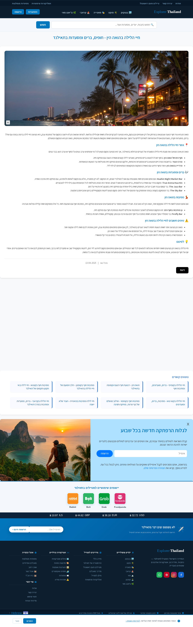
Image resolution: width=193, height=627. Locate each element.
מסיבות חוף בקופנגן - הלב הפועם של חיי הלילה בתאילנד (77, 386)
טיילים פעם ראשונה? (149, 3)
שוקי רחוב (32, 567)
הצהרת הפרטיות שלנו (154, 468)
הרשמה (18, 11)
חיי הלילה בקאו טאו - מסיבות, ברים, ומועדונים (168, 402)
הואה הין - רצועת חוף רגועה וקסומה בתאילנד (123, 386)
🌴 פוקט (112, 12)
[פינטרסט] (166, 575)
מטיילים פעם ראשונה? (92, 567)
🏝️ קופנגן (130, 580)
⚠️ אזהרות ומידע (62, 580)
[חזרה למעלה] (7, 621)
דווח (182, 270)
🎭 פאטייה (99, 12)
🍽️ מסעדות (64, 575)
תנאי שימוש (32, 597)
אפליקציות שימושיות (41, 3)
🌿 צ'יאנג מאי (69, 12)
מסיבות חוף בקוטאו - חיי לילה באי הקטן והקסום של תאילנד (33, 386)
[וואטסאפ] (159, 575)
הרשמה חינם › (19, 529)
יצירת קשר (167, 3)
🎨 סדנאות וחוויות (61, 563)
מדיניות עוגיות (31, 601)
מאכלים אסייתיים (29, 563)
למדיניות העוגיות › (133, 621)
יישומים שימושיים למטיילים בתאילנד (96, 487)
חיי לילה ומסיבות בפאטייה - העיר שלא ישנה (76, 402)
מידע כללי (97, 559)
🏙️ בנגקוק (126, 12)
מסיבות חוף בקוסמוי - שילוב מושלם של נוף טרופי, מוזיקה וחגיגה (122, 402)
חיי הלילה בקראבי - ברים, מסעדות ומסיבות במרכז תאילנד (33, 402)
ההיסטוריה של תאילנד (92, 563)
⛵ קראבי (85, 12)
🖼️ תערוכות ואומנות (60, 567)
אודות (178, 3)
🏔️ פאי (131, 575)
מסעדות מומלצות (20, 3)
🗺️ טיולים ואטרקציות (60, 559)
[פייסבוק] (181, 575)
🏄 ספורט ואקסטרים (60, 571)
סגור (17, 621)
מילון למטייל (96, 575)
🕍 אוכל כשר (31, 571)
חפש (43, 24)
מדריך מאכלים (95, 571)
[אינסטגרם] (174, 575)
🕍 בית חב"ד (31, 575)
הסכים (30, 621)
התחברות (32, 11)
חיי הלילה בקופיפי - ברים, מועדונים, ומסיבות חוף (168, 386)
